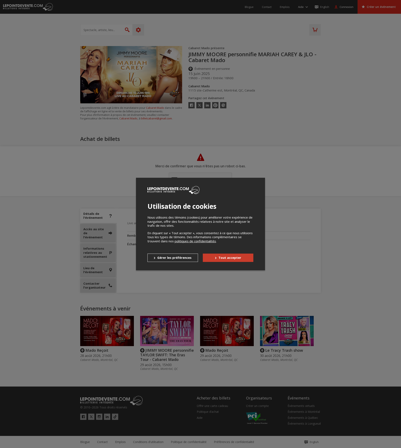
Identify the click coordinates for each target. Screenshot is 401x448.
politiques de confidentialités (195, 241)
